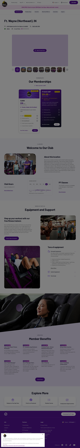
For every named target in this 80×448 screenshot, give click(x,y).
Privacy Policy (5, 445)
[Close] (42, 434)
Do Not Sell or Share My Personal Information (16, 445)
